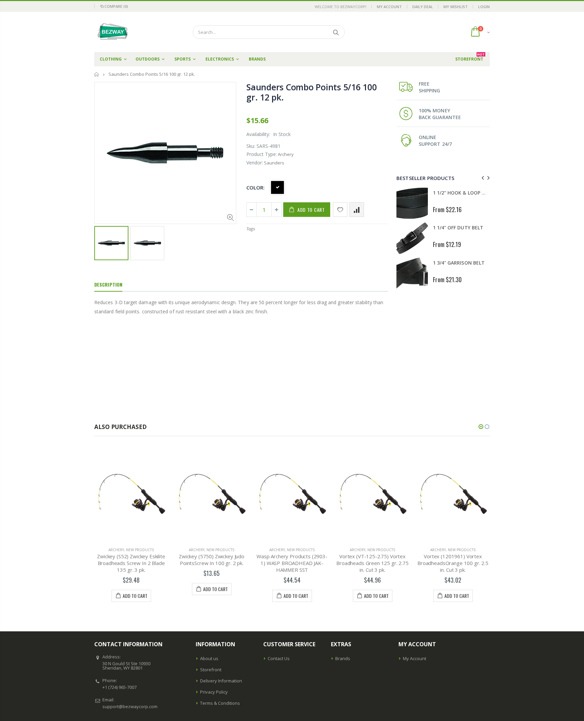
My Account (389, 6)
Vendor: (254, 162)
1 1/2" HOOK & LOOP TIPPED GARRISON (478, 192)
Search (336, 32)
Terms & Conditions (220, 703)
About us (209, 658)
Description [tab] (108, 284)
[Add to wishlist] (340, 209)
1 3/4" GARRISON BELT (458, 263)
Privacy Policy (214, 692)
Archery (116, 549)
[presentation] (482, 177)
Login (484, 6)
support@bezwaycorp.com (129, 706)
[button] (481, 427)
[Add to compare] (356, 209)
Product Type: (261, 154)
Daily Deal (422, 6)
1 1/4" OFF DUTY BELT (458, 227)
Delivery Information (221, 681)
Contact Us (279, 658)
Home (96, 74)
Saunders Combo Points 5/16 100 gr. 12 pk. (311, 92)
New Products (140, 549)
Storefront (210, 670)
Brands (342, 658)
